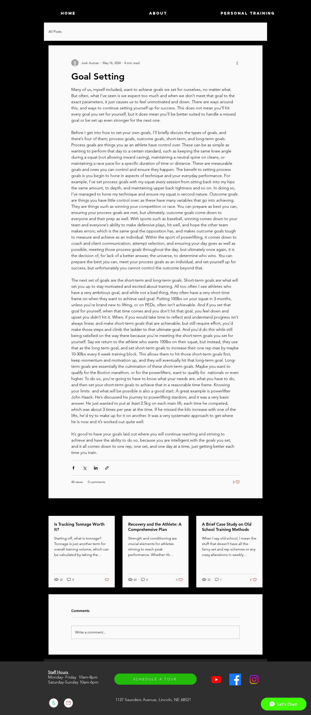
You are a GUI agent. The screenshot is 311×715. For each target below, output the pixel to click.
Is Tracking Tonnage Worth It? (79, 527)
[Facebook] (235, 679)
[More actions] (237, 63)
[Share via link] (107, 468)
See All (257, 507)
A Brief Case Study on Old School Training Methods (226, 527)
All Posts (54, 31)
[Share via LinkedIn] (96, 468)
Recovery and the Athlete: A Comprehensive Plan (154, 527)
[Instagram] (254, 679)
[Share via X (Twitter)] (84, 468)
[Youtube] (216, 679)
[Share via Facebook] (73, 468)
